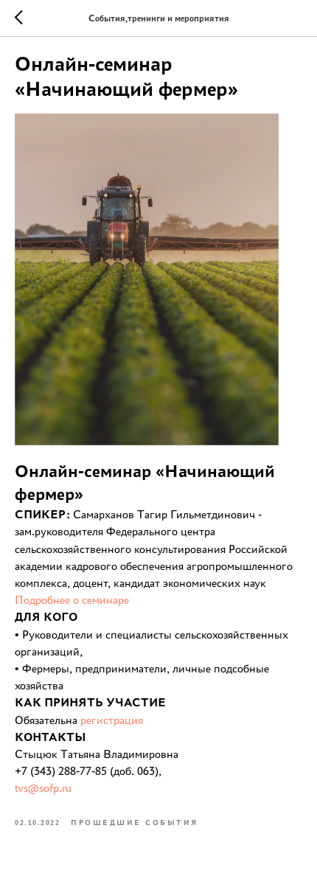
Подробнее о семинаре (72, 600)
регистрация (111, 720)
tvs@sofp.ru (43, 788)
